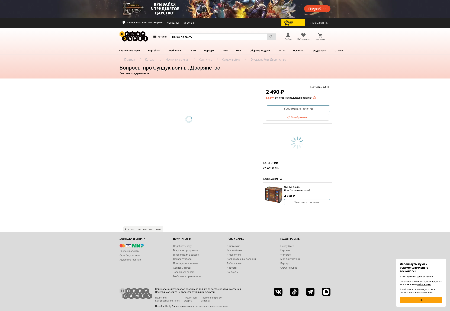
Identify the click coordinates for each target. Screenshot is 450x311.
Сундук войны (271, 167)
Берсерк (209, 50)
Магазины (173, 22)
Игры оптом (234, 254)
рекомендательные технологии (211, 306)
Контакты (232, 272)
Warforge (285, 254)
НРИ (238, 50)
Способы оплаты (129, 251)
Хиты (281, 50)
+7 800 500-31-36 (318, 22)
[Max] (326, 292)
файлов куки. (424, 284)
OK (421, 300)
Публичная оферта (190, 299)
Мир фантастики (290, 258)
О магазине (233, 246)
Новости (232, 267)
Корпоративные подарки (241, 258)
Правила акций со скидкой (211, 299)
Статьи (339, 50)
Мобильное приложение (187, 276)
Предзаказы (319, 50)
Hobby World (287, 246)
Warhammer (175, 50)
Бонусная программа (185, 250)
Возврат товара (182, 258)
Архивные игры (182, 267)
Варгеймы (154, 50)
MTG (225, 50)
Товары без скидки (184, 272)
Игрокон (285, 250)
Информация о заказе (186, 254)
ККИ (193, 50)
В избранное (299, 117)
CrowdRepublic (288, 267)
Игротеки (189, 22)
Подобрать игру (182, 246)
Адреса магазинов (130, 259)
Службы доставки (130, 255)
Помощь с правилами (185, 263)
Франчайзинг (234, 250)
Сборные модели (260, 50)
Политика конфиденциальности (167, 299)
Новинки (298, 50)
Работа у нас (234, 263)
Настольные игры (129, 50)
